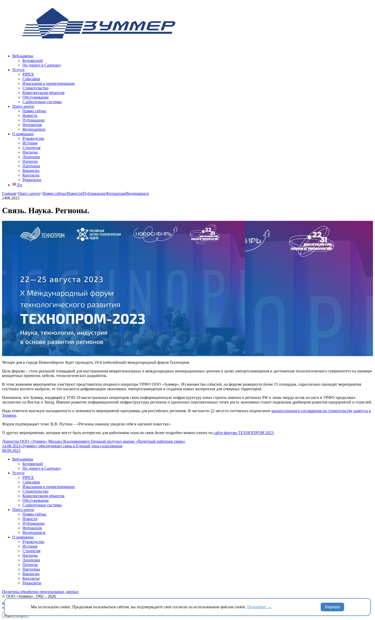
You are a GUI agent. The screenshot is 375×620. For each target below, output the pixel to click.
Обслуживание (35, 97)
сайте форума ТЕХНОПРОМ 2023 (243, 432)
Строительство (35, 88)
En (19, 185)
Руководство (33, 138)
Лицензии (31, 157)
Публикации (33, 120)
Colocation (31, 79)
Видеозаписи (33, 129)
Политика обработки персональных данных (40, 591)
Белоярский (32, 60)
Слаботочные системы (42, 102)
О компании (23, 134)
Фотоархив (32, 125)
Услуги (18, 70)
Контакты (31, 175)
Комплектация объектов (43, 92)
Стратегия (31, 147)
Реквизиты (31, 180)
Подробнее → (259, 607)
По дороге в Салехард (41, 65)
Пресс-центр (23, 106)
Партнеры (31, 166)
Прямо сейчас (34, 111)
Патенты (30, 161)
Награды (30, 152)
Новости (30, 115)
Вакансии (31, 170)
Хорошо (332, 607)
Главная (9, 193)
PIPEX (28, 74)
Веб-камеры (22, 56)
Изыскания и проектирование (48, 83)
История (29, 143)
